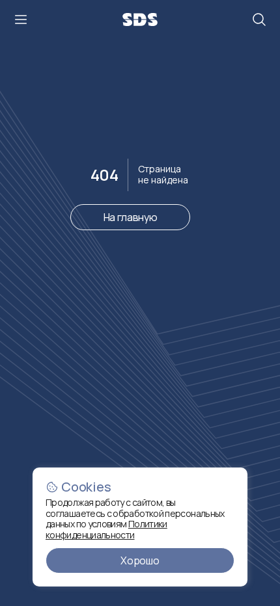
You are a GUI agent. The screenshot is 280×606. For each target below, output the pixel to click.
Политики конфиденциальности (106, 529)
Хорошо (139, 560)
